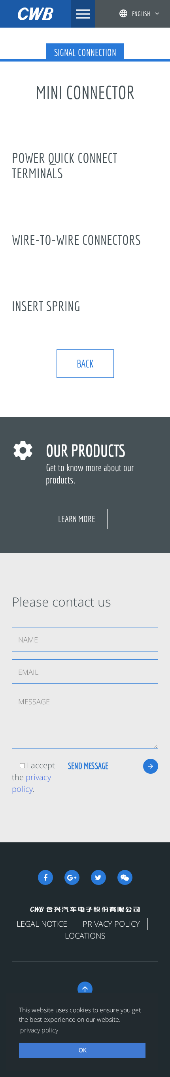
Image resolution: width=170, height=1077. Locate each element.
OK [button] (82, 1050)
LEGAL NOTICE (42, 923)
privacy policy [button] (39, 1030)
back (85, 363)
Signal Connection (85, 52)
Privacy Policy (111, 923)
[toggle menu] (83, 13)
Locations (85, 935)
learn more (76, 519)
